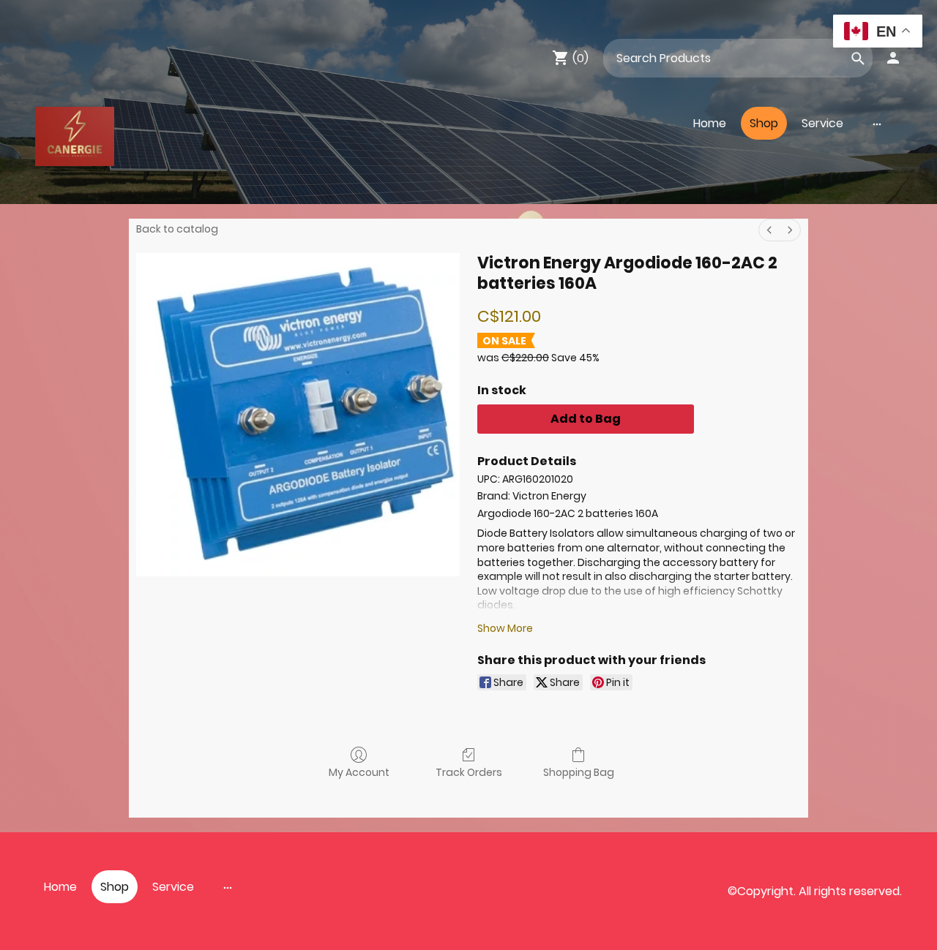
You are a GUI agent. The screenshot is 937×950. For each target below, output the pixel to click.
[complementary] (877, 32)
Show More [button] (505, 628)
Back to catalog (177, 229)
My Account (359, 772)
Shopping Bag (578, 772)
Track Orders (469, 772)
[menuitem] (769, 230)
